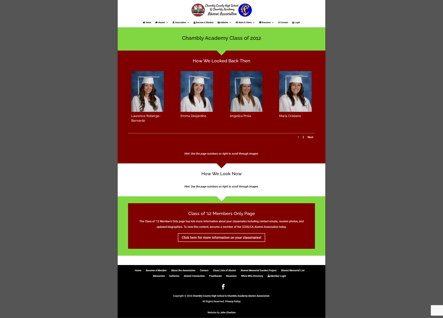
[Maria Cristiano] (295, 111)
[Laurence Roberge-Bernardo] (147, 111)
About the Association (183, 270)
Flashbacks (215, 276)
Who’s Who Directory (252, 276)
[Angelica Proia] (246, 111)
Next (310, 137)
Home (148, 22)
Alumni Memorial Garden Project (259, 270)
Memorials (159, 276)
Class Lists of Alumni (224, 270)
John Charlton (228, 312)
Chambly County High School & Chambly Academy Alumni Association (231, 295)
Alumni (161, 22)
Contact (284, 22)
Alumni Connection (194, 276)
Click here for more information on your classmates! (221, 237)
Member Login (278, 276)
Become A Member (205, 22)
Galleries (224, 22)
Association (180, 22)
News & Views (245, 22)
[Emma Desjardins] (196, 111)
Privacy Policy (233, 301)
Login (297, 22)
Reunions (266, 22)
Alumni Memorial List (293, 270)
